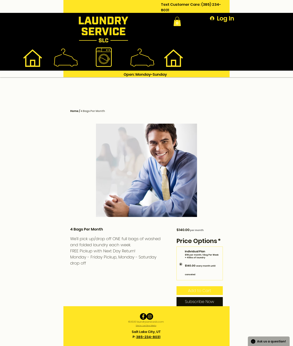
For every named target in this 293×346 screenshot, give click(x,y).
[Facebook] (143, 316)
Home (74, 111)
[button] (177, 21)
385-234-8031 (148, 336)
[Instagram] (149, 316)
